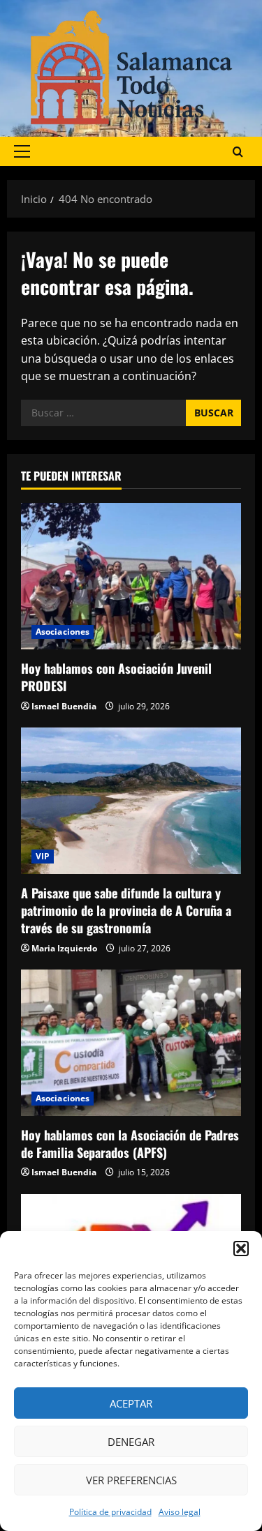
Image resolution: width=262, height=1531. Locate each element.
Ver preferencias (131, 1480)
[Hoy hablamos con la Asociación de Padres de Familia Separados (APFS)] (131, 1043)
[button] (241, 1248)
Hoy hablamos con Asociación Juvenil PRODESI (116, 677)
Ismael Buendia (63, 706)
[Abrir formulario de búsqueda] (238, 151)
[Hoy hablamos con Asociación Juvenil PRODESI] (131, 576)
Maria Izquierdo (64, 948)
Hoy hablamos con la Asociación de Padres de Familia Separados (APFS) (130, 1143)
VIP (43, 856)
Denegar (131, 1442)
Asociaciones (62, 632)
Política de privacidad (110, 1512)
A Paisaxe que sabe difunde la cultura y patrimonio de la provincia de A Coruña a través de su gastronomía (126, 910)
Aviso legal (180, 1512)
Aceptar (131, 1403)
